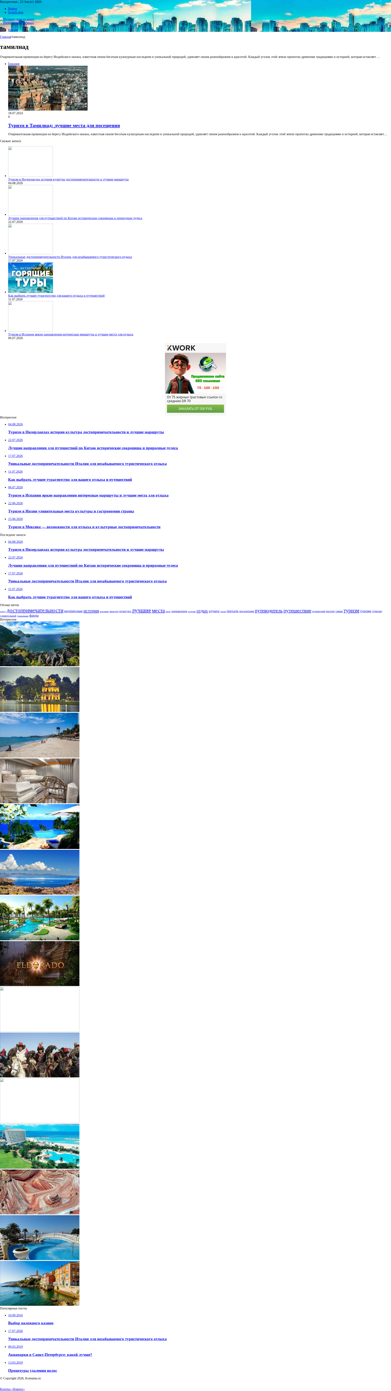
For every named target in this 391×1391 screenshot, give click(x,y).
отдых (202, 610)
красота (114, 611)
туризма (365, 611)
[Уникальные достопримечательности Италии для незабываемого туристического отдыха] (30, 253)
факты (33, 615)
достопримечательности (35, 610)
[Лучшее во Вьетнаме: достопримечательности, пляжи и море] (39, 756)
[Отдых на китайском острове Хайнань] (39, 939)
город (3, 611)
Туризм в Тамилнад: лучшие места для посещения (64, 125)
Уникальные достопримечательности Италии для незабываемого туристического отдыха (70, 257)
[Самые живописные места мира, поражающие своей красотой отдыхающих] (39, 848)
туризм (351, 610)
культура (125, 611)
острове (192, 611)
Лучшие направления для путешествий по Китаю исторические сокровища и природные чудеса (75, 218)
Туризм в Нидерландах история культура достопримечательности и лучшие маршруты (68, 179)
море (168, 611)
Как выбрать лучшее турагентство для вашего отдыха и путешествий (56, 295)
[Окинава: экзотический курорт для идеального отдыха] (39, 1167)
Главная (5, 37)
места (158, 610)
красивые (104, 611)
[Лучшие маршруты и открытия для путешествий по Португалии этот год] (39, 1304)
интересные (73, 611)
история (91, 610)
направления (179, 611)
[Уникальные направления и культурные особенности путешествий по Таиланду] (39, 1030)
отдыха (214, 611)
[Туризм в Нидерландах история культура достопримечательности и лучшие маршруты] (30, 175)
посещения (246, 611)
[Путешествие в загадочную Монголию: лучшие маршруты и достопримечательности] (39, 1076)
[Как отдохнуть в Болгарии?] (39, 1259)
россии (330, 611)
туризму (377, 611)
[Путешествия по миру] (17, 19)
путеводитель (269, 610)
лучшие (141, 610)
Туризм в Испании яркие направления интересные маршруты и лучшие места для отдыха (70, 334)
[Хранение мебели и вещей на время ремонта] (39, 802)
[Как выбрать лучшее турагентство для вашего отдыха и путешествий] (30, 292)
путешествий (318, 611)
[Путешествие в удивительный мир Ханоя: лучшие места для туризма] (39, 711)
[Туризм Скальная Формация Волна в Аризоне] (39, 1213)
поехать (232, 611)
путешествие (297, 610)
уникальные (23, 616)
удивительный (8, 615)
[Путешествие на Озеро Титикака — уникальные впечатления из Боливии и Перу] (39, 893)
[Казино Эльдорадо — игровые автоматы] (39, 985)
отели (223, 611)
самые (339, 611)
